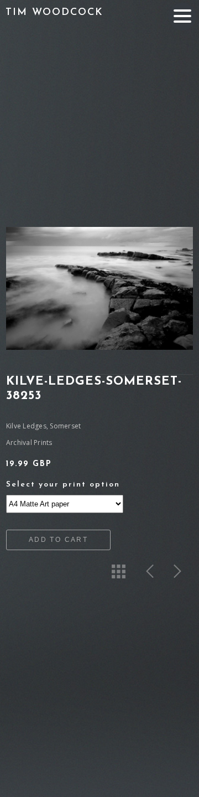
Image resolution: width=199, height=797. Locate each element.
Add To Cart (58, 540)
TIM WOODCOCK (54, 13)
